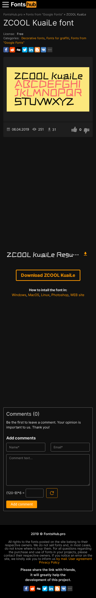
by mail (61, 559)
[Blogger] (37, 49)
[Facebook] (6, 49)
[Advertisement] (48, 192)
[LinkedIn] (31, 49)
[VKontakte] (43, 49)
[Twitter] (24, 49)
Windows (19, 295)
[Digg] (18, 49)
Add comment (22, 504)
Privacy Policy (49, 562)
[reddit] (12, 49)
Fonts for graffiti (57, 38)
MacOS (33, 295)
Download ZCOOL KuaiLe (48, 275)
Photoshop (60, 295)
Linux (45, 295)
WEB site (77, 295)
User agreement (80, 559)
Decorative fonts (33, 38)
